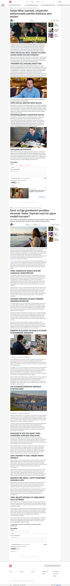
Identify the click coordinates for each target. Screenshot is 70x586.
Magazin (15, 8)
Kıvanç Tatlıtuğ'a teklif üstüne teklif (56, 24)
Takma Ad (12, 530)
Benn (12, 8)
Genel (14, 207)
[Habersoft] (58, 585)
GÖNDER (45, 178)
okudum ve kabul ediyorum (20, 178)
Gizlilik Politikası (56, 571)
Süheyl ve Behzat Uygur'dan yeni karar (56, 35)
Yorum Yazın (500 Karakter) (15, 169)
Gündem (32, 571)
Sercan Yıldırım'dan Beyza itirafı (56, 239)
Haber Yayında (13, 261)
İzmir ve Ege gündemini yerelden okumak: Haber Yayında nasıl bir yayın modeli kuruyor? (56, 30)
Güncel (10, 571)
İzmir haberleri (18, 367)
